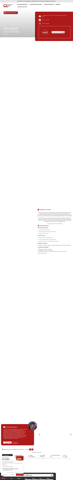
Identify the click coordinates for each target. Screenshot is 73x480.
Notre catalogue (49, 4)
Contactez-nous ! (15, 443)
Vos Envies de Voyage (36, 4)
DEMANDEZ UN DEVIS (6, 442)
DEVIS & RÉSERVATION (57, 32)
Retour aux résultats (11, 12)
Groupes (57, 4)
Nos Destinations (22, 4)
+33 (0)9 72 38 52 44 (22, 6)
